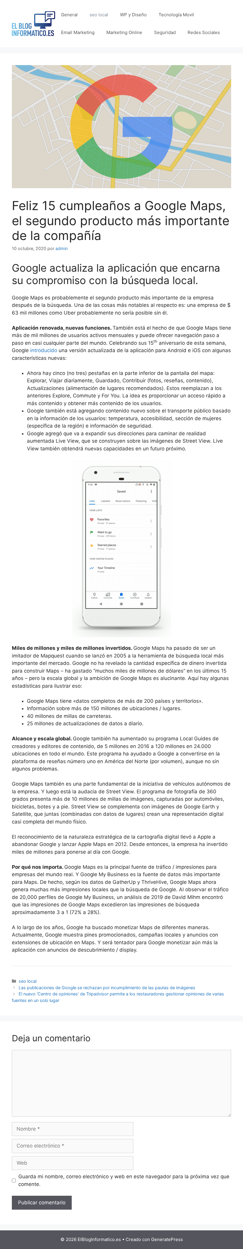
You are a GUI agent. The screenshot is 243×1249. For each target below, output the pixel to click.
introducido (43, 350)
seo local (98, 14)
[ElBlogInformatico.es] (33, 23)
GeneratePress (167, 1239)
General (69, 14)
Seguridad (165, 32)
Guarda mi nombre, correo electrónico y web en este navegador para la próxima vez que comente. (123, 1180)
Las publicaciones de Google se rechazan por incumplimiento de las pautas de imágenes (107, 987)
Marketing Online (124, 32)
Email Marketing (78, 32)
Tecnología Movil (176, 14)
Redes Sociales (204, 32)
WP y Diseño (133, 14)
